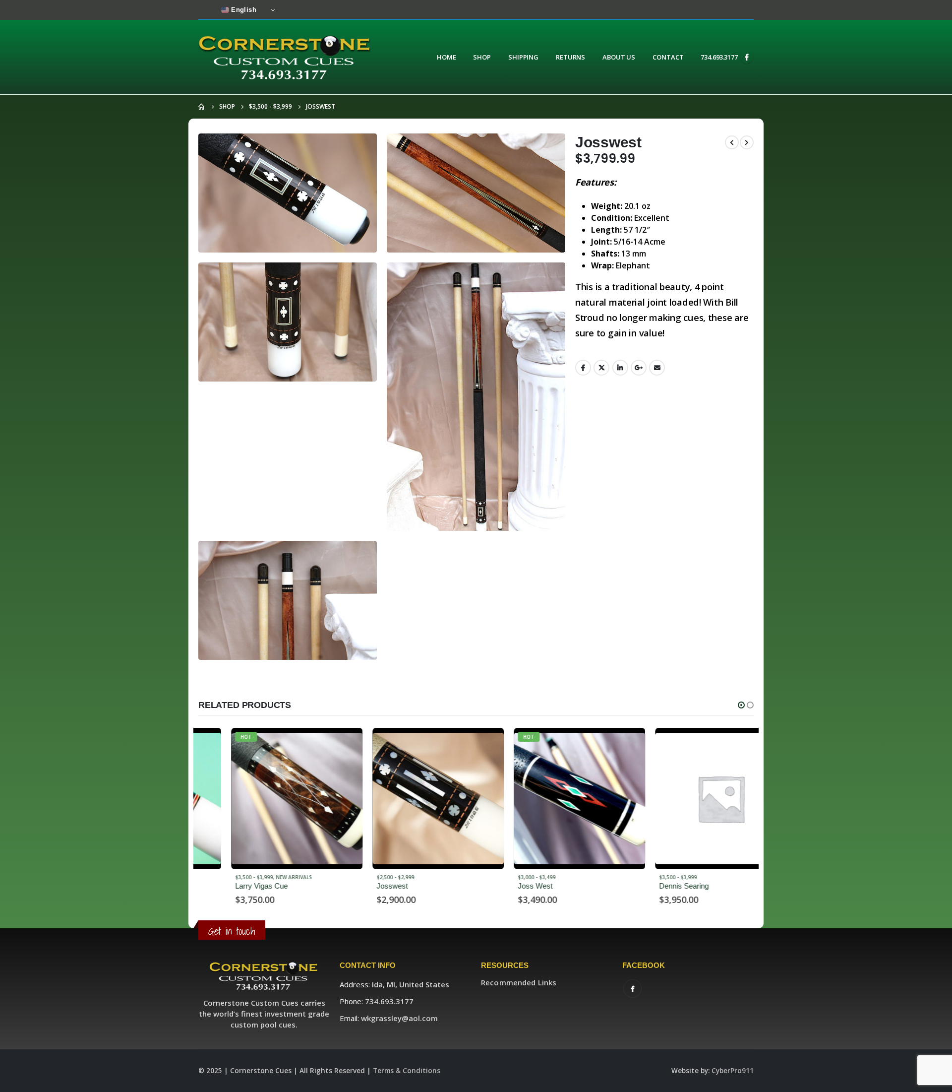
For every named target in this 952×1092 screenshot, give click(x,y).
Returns (570, 57)
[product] (405, 798)
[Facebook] (746, 57)
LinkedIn (620, 368)
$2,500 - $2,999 (362, 877)
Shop (482, 57)
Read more (313, 744)
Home (446, 57)
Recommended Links (518, 982)
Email (657, 368)
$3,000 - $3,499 (504, 877)
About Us (618, 57)
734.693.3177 (719, 57)
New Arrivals (261, 877)
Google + (639, 368)
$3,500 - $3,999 (221, 877)
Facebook (583, 368)
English (242, 9)
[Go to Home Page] (201, 107)
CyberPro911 (733, 1070)
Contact (668, 57)
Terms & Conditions (406, 1070)
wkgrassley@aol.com (399, 1018)
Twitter (601, 368)
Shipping (523, 57)
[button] (741, 705)
